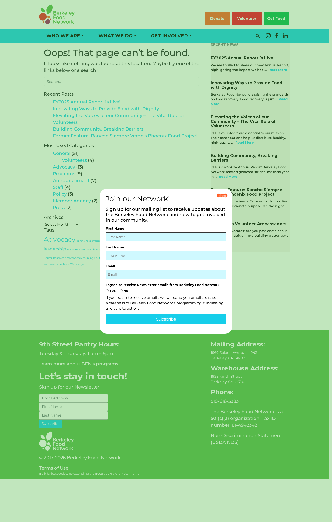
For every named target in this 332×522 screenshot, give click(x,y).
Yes (112, 291)
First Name (115, 229)
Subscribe (166, 319)
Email (110, 266)
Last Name (115, 247)
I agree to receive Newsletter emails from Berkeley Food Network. (163, 285)
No (125, 291)
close (222, 195)
